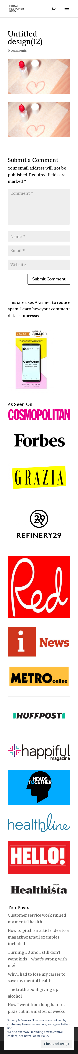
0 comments (17, 51)
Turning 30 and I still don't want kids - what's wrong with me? (37, 959)
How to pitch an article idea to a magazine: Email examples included (38, 937)
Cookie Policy (40, 1036)
